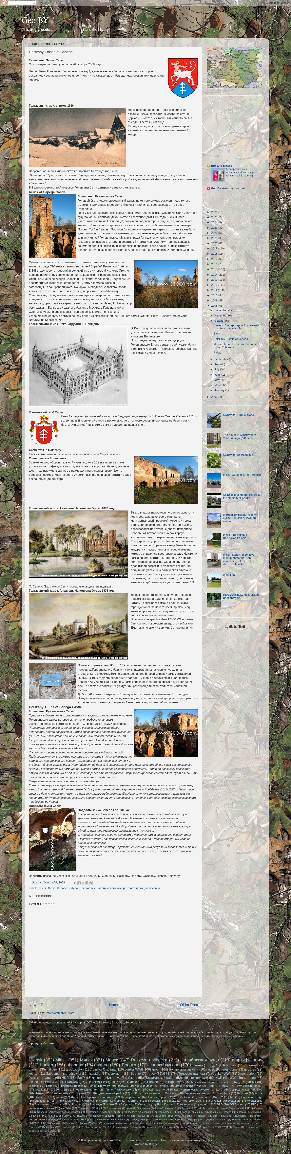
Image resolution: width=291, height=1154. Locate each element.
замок (42, 888)
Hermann (93, 1112)
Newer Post (38, 1005)
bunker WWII (134, 1069)
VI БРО (71, 1115)
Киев (204, 1127)
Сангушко (55, 1123)
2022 (214, 232)
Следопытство (59, 1089)
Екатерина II (168, 1127)
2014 (214, 274)
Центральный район (111, 1093)
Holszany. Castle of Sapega (231, 338)
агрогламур (122, 1127)
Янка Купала (165, 1104)
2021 (214, 238)
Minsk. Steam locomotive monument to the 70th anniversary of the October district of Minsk (240, 559)
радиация (230, 1069)
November (221, 315)
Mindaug (134, 1119)
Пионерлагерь (130, 1097)
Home (114, 1005)
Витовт (179, 1119)
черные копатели (195, 1077)
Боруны (83, 1115)
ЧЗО (109, 1127)
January (219, 390)
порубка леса (143, 1085)
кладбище (213, 1112)
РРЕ (247, 1108)
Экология (93, 1082)
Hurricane (77, 1104)
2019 (214, 248)
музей (203, 1104)
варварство (42, 1100)
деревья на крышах (41, 1108)
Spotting (58, 1115)
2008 (214, 305)
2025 (214, 217)
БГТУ (241, 1082)
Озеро (132, 1077)
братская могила (87, 1089)
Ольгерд (33, 1127)
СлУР (224, 1089)
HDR (65, 1077)
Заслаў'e (132, 1112)
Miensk (35, 1059)
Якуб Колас (183, 1097)
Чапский (242, 1093)
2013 (214, 279)
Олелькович (87, 888)
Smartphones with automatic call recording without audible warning (240, 172)
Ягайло (236, 1127)
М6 (232, 1097)
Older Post (189, 1005)
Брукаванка (42, 1104)
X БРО (218, 1104)
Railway (72, 1082)
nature (102, 1064)
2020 (214, 243)
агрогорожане (252, 1127)
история (250, 1077)
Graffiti (39, 1089)
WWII (55, 1082)
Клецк (213, 1115)
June (217, 374)
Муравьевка (254, 1100)
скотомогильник (193, 1100)
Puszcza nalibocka (149, 1059)
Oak (211, 1085)
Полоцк (141, 1115)
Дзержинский (114, 1108)
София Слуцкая (47, 1119)
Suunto (136, 1073)
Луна (130, 1115)
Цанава (83, 1123)
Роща (158, 1108)
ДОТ (215, 1065)
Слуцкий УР (83, 1093)
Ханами (169, 1108)
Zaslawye (96, 1104)
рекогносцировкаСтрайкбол (42, 1131)
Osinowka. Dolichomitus (238, 454)
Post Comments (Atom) (60, 1012)
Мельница (147, 1112)
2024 (214, 222)
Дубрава (126, 1104)
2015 (214, 269)
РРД (31, 1119)
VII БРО (143, 1089)
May (217, 379)
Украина (70, 1123)
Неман (225, 1085)
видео (226, 1082)
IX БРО (46, 1115)
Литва (51, 888)
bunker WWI (221, 1073)
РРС (43, 1123)
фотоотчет (36, 1082)
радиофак (108, 1123)
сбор (86, 1119)
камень (75, 1119)
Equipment (175, 1082)
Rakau (173, 1093)
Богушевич (165, 1119)
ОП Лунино (237, 1104)
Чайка (63, 1119)
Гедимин (201, 1115)
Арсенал (193, 1123)
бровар (171, 1100)
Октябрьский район (41, 1085)
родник (239, 1089)
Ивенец (40, 1093)
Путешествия (59, 1093)
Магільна (229, 574)
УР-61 (225, 1127)
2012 (214, 284)
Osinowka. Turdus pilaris (238, 414)
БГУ (220, 1097)
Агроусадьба (231, 1100)
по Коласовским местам (147, 1093)
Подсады (154, 1100)
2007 (214, 396)
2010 (214, 295)
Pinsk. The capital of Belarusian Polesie (235, 536)
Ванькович (235, 1108)
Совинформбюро (93, 1127)
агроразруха (75, 1069)
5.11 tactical (131, 1082)
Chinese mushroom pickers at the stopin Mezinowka (242, 496)
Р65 (34, 1123)
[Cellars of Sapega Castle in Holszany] (52, 840)
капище (66, 1108)
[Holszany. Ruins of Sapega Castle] (166, 733)
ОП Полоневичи (253, 1119)
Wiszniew (88, 1100)
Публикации (48, 1127)
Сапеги (101, 888)
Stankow (40, 1097)
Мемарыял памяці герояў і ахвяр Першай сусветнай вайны (240, 518)
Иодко (119, 1115)
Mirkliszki (107, 1112)
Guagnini (137, 1127)
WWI (233, 1077)
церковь (250, 1069)
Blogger (154, 1144)
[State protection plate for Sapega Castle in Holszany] (52, 681)
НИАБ (256, 1123)
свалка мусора (116, 888)
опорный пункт (100, 1085)
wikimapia (204, 1097)
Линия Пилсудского (118, 1089)
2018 (214, 253)
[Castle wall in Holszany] (166, 480)
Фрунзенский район (249, 1085)
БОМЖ (205, 1123)
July (217, 369)
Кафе (194, 1127)
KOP (219, 1077)
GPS (166, 1073)
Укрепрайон (247, 1073)
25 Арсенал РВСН (188, 1108)
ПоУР (214, 1127)
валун (116, 1077)
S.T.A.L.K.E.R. (156, 1123)
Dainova (33, 1115)
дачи (111, 1082)
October (219, 320)
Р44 (78, 1127)
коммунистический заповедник (66, 1112)
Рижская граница (41, 1077)
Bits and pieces (221, 165)
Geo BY (35, 19)
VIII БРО (256, 1089)
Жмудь (183, 1127)
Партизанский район (160, 1077)
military (52, 1069)
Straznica (153, 1082)
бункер (198, 1065)
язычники (253, 1112)
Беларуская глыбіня (183, 1069)
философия (100, 1119)
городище (186, 1104)
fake (111, 1104)
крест (156, 1069)
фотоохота (124, 1123)
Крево (129, 1108)
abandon (75, 1064)
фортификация (138, 888)
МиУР (80, 1077)
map (222, 1108)
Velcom (170, 1123)
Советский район (158, 1097)
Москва (236, 1119)
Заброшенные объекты (63, 1073)
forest (233, 1065)
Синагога (144, 1104)
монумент (115, 1073)
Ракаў (217, 352)
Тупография (164, 1112)
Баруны (218, 333)
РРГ (253, 1104)
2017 (214, 259)
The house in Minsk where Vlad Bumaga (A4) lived (239, 436)
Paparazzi (148, 1119)
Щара (60, 1104)
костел (33, 1073)
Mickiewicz (140, 1123)
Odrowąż (175, 1115)
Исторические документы (197, 1089)
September (221, 359)
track (152, 1073)
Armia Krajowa (66, 1100)
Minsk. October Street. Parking (242, 474)
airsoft (99, 1108)
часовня (154, 888)
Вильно (216, 1123)
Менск (112, 1059)
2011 (214, 290)
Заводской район (102, 1115)
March (218, 385)
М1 (254, 1082)
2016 (214, 264)
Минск (86, 1059)
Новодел (228, 1112)
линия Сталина (104, 1069)
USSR (119, 1112)
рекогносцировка (72, 1085)
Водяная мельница (197, 1093)
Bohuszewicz (118, 1119)
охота (240, 1112)
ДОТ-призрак (194, 1119)
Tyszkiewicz (209, 1108)
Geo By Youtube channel (228, 188)
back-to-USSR (164, 1089)
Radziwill (122, 1085)
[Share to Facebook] (87, 883)
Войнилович (230, 1123)
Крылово (226, 1115)
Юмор (95, 1123)
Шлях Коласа (182, 1112)
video (211, 1069)
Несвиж (254, 1115)
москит (162, 1115)
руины (164, 1085)
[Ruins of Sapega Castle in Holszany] (52, 226)
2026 (214, 212)
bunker (46, 1064)
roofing (188, 1115)
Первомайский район (100, 1097)
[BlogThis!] (79, 883)
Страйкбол (38, 1112)
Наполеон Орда (67, 888)
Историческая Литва (188, 1085)
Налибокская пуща (200, 1059)
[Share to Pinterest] (91, 883)
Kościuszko (151, 1127)
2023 (214, 227)
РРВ (151, 1115)
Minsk (61, 1059)
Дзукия (210, 1119)
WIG (213, 1100)
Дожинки (58, 1097)
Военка (129, 1064)
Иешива (222, 1119)
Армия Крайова (111, 1100)
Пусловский (65, 1127)
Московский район (203, 1082)
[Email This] (76, 883)
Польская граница (191, 1073)
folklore (181, 1123)
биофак (198, 1112)
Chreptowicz (84, 1108)
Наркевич (240, 1115)
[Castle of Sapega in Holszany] (166, 284)
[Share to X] (83, 883)
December (221, 310)
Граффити (223, 1093)
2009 (214, 300)
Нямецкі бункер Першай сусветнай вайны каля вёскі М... (236, 327)
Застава (245, 1123)
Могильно (134, 1100)
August (219, 364)
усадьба (94, 1073)
